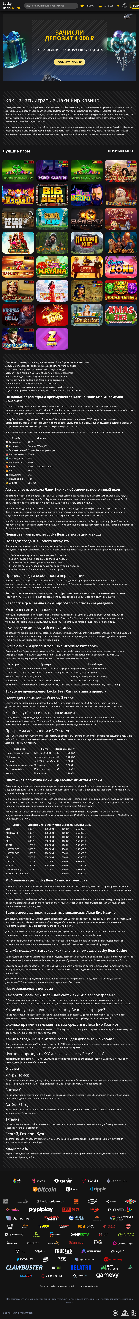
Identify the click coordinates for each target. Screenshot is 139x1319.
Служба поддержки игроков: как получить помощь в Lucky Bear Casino (43, 390)
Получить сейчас (69, 62)
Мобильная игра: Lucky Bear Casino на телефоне (31, 383)
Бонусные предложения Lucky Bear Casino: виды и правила (36, 376)
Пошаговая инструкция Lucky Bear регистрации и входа (35, 369)
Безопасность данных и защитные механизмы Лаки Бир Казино (39, 386)
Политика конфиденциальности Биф (57, 1286)
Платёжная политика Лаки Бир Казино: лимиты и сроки (34, 379)
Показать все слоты (120, 151)
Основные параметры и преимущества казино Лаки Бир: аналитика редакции (47, 362)
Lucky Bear (12, 5)
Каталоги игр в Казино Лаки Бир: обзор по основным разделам (39, 372)
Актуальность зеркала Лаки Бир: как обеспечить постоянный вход (40, 365)
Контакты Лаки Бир (90, 1286)
